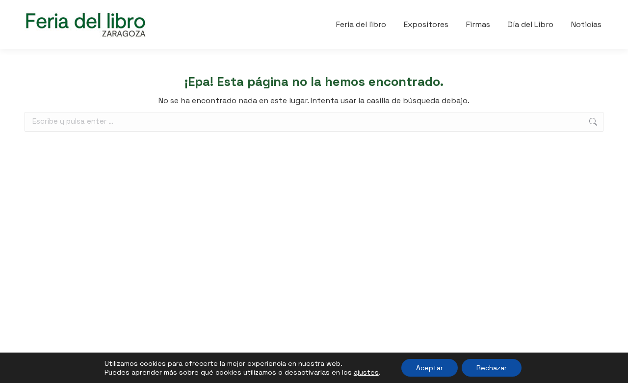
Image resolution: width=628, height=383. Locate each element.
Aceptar (429, 367)
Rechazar (491, 367)
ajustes (366, 372)
